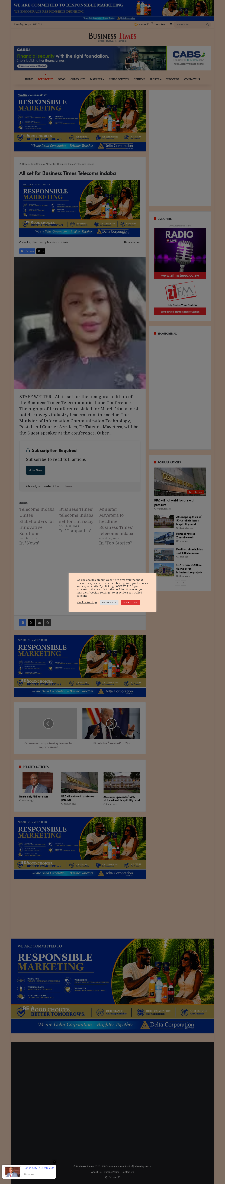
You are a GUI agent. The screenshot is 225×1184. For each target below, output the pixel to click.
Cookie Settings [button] (87, 602)
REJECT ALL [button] (109, 602)
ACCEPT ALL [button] (130, 602)
